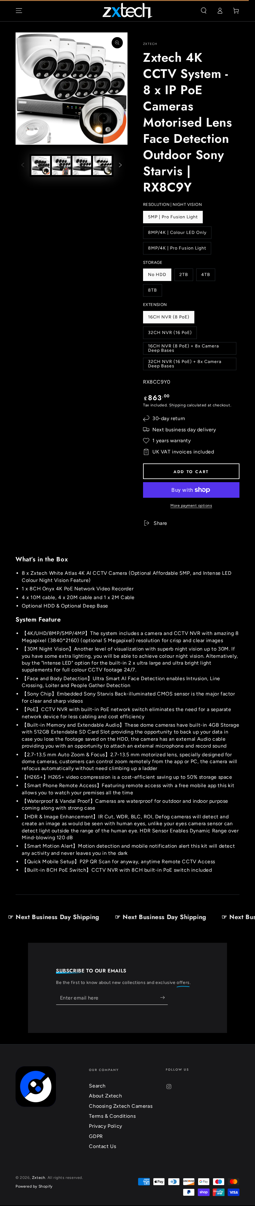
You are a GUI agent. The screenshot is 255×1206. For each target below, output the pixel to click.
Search (97, 1086)
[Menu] (19, 10)
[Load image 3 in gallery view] (81, 165)
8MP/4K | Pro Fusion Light (177, 249)
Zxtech (150, 44)
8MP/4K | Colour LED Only (177, 234)
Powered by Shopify (34, 1186)
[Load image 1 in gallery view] (40, 165)
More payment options (191, 505)
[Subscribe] (164, 998)
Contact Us (102, 1146)
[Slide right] (120, 165)
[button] (204, 10)
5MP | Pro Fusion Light (173, 218)
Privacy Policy (105, 1126)
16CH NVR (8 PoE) (168, 318)
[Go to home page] (128, 10)
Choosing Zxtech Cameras (120, 1106)
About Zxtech (105, 1096)
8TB (155, 292)
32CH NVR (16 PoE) (170, 334)
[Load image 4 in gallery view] (102, 165)
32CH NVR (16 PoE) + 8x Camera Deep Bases (184, 364)
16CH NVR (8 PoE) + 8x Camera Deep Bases (183, 349)
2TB (186, 276)
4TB (208, 276)
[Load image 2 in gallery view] (61, 165)
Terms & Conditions (112, 1116)
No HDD (159, 276)
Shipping (177, 405)
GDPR (96, 1136)
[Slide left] (23, 165)
